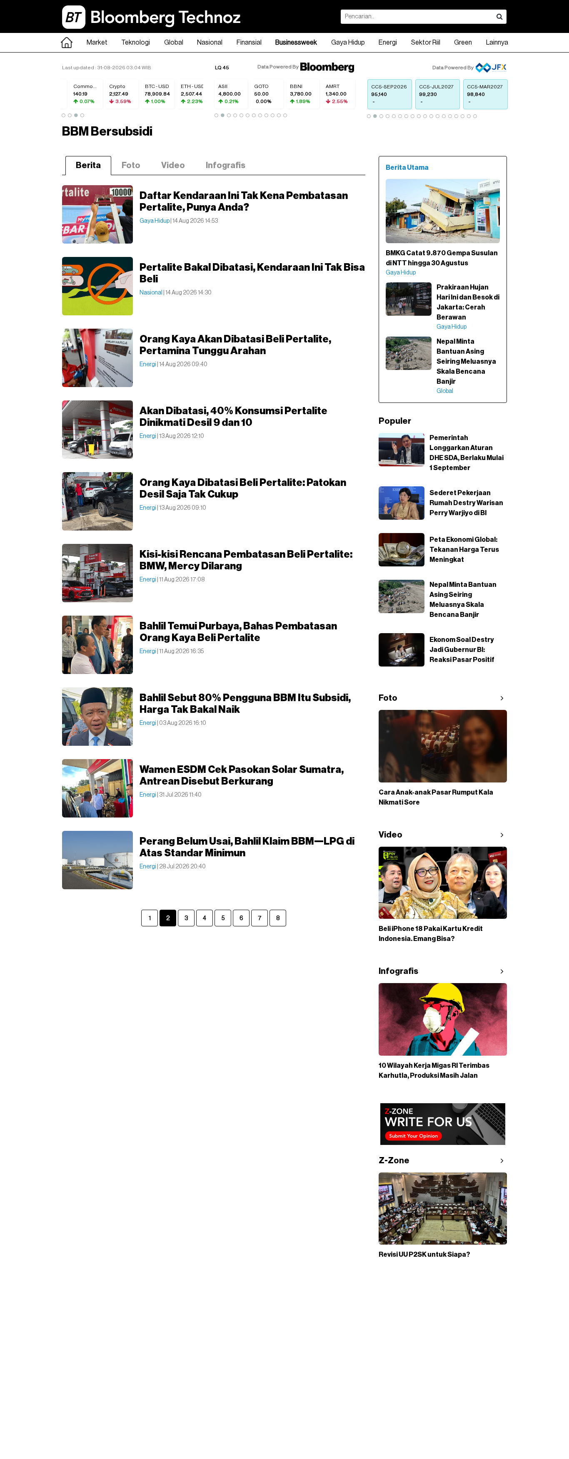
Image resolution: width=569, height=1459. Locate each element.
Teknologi (135, 42)
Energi (388, 42)
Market (97, 42)
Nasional (209, 42)
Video (173, 165)
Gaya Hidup (348, 42)
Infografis (225, 165)
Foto (131, 165)
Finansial (249, 42)
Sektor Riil (425, 42)
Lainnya (497, 42)
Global (173, 42)
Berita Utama (407, 167)
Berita (88, 165)
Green (463, 42)
